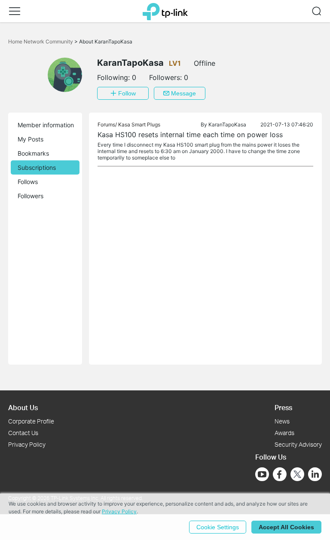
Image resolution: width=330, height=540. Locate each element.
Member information (46, 125)
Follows (28, 181)
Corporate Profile (31, 421)
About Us (23, 407)
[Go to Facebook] (280, 474)
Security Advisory (298, 444)
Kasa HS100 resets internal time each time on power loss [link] (190, 134)
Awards (284, 432)
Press (283, 407)
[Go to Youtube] (262, 474)
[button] (14, 11)
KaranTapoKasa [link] (227, 124)
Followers (30, 195)
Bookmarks (33, 153)
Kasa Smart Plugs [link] (139, 124)
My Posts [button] (30, 139)
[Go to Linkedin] (315, 474)
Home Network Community (41, 41)
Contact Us (23, 432)
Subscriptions (37, 167)
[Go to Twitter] (297, 475)
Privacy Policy (27, 444)
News (282, 421)
